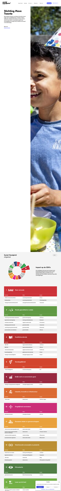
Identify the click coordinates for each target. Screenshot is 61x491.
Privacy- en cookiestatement (50, 489)
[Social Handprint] (7, 4)
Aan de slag (49, 3)
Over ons (41, 3)
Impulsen (25, 3)
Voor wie (29, 3)
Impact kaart (20, 3)
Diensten (35, 3)
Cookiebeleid (43, 489)
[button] (59, 482)
